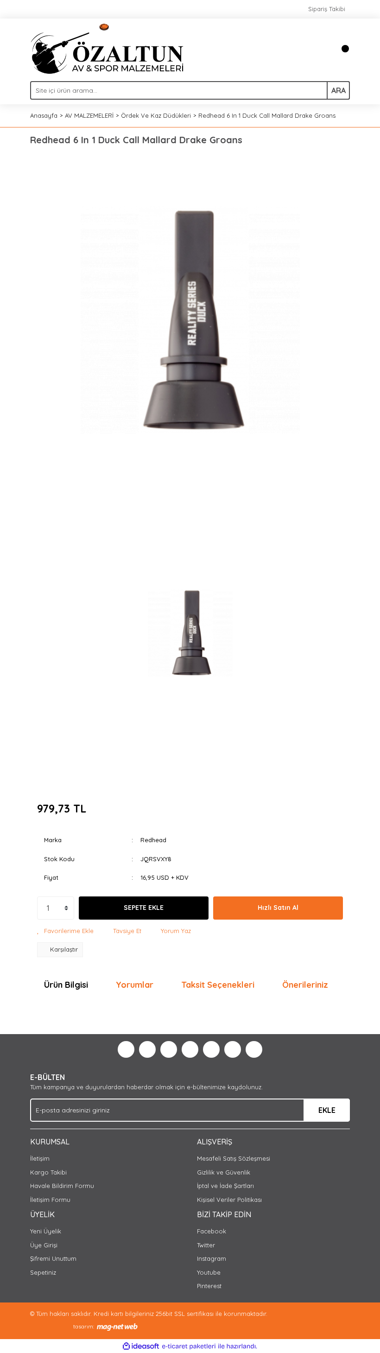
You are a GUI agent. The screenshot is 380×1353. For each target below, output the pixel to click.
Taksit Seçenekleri (217, 984)
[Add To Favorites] (65, 931)
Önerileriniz (305, 984)
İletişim (40, 1158)
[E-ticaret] (189, 1346)
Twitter (206, 1245)
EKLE (327, 1110)
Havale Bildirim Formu (62, 1185)
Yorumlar (134, 984)
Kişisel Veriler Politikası (229, 1199)
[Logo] (107, 47)
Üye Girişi (43, 1245)
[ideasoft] (140, 1346)
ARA (338, 90)
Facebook (211, 1231)
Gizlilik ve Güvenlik (223, 1172)
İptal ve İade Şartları (225, 1185)
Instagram (211, 1258)
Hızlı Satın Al (278, 907)
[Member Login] (322, 48)
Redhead (153, 840)
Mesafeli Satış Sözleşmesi (233, 1158)
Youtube (209, 1272)
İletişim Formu (50, 1199)
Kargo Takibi (48, 1172)
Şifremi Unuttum (53, 1258)
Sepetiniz (43, 1272)
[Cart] (340, 48)
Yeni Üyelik (45, 1231)
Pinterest (209, 1285)
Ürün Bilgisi (66, 984)
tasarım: (83, 1326)
